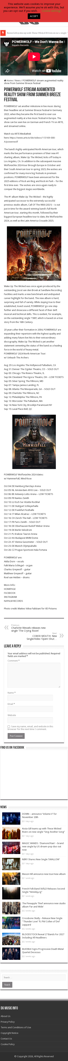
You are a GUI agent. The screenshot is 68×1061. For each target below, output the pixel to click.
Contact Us (6, 1038)
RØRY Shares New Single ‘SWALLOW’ (41, 859)
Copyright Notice (9, 1033)
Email (11, 704)
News (18, 80)
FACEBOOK (9, 593)
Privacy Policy (8, 1021)
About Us (5, 1016)
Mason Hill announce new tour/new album (44, 874)
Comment (14, 660)
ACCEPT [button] (34, 16)
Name (12, 692)
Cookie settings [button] (51, 10)
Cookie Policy (8, 1044)
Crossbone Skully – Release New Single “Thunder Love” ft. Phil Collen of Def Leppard (42, 921)
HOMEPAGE (10, 589)
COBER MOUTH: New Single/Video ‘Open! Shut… (42, 636)
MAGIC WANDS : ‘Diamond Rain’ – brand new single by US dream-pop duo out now (43, 846)
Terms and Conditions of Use (16, 1027)
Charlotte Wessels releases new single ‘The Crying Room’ (28, 628)
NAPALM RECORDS (13, 601)
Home (9, 80)
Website (12, 715)
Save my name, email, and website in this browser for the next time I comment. (30, 728)
